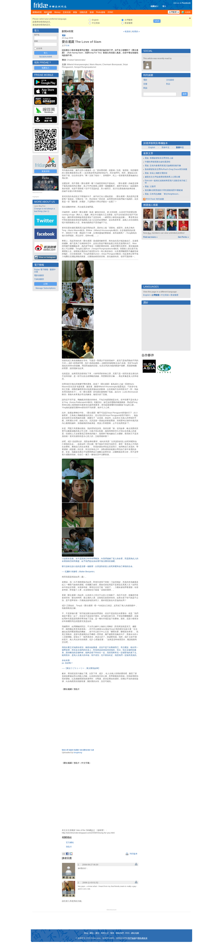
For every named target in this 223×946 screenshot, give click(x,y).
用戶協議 (132, 938)
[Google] (71, 855)
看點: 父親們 (150, 186)
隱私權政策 (142, 938)
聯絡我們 (120, 933)
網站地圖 (135, 933)
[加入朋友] (70, 877)
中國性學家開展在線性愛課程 (157, 162)
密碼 (36, 41)
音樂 (145, 84)
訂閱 (46, 284)
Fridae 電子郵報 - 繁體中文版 (45, 270)
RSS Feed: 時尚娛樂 (154, 199)
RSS (127, 933)
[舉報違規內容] (136, 865)
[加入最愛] (73, 877)
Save (156, 21)
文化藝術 (170, 80)
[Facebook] (67, 855)
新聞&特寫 (67, 31)
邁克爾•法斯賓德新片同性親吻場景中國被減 (164, 190)
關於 (92, 933)
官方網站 (70, 842)
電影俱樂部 (39, 275)
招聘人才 (105, 933)
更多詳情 (45, 171)
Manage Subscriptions (46, 288)
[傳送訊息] (67, 877)
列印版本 (133, 854)
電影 (64, 35)
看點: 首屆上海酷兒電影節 (156, 173)
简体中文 (165, 147)
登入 (164, 6)
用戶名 (37, 35)
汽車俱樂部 (39, 279)
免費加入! (154, 6)
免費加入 (45, 68)
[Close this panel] (190, 19)
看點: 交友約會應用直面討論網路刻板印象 (163, 165)
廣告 (97, 933)
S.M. (68, 45)
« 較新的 (127, 31)
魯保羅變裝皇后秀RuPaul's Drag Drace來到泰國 (166, 169)
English (151, 147)
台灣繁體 (155, 295)
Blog (86, 933)
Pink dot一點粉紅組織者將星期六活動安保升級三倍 (166, 181)
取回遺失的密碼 (45, 57)
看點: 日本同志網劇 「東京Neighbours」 (162, 194)
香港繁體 (174, 295)
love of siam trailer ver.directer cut (78, 750)
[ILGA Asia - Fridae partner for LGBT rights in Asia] (149, 373)
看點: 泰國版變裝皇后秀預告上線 (159, 158)
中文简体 (165, 295)
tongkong (78, 752)
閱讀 (145, 88)
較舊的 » (136, 31)
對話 (168, 84)
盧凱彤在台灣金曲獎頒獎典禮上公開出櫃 (162, 177)
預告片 (69, 847)
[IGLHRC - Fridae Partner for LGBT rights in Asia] (164, 373)
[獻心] (63, 877)
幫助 (112, 933)
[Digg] (63, 855)
